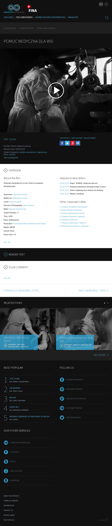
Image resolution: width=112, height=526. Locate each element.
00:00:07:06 (64, 187)
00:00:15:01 (64, 190)
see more (99, 355)
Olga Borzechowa (20, 194)
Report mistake (90, 138)
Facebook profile (74, 379)
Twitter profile (73, 417)
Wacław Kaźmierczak (17, 209)
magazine (73, 17)
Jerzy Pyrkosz (28, 205)
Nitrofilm (14, 480)
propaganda (13, 158)
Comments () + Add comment (71, 138)
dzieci (6, 155)
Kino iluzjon (16, 471)
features (8, 17)
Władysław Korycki (19, 198)
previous (22, 290)
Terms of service (11, 501)
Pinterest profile (74, 389)
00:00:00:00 (64, 183)
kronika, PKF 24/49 (26, 28)
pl (106, 4)
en (101, 4)
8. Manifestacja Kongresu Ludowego (74, 226)
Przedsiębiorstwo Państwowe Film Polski (29, 224)
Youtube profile (74, 408)
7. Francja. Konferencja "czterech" (73, 223)
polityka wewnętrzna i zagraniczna (33, 152)
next (92, 290)
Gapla (13, 461)
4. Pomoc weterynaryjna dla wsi (72, 213)
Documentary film (10, 28)
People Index (9, 515)
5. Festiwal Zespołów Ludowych (72, 216)
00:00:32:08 (64, 194)
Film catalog (9, 520)
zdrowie (12, 155)
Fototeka (14, 452)
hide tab (7, 242)
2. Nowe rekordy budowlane (71, 210)
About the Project (12, 496)
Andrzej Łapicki (15, 202)
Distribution (9, 505)
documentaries (24, 17)
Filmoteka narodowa (20, 442)
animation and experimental (50, 17)
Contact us (8, 510)
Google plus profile (76, 398)
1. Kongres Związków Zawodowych (74, 207)
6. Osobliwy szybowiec (69, 220)
